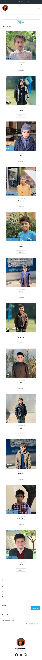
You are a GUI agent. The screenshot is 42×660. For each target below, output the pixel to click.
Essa (21, 383)
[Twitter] (21, 655)
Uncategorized (21, 62)
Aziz (21, 65)
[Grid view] (19, 22)
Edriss (21, 246)
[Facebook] (16, 655)
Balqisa (21, 155)
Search (4, 605)
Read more (21, 70)
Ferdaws (21, 473)
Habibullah (21, 519)
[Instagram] (25, 655)
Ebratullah (21, 201)
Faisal (21, 428)
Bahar (21, 110)
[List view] (23, 22)
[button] (39, 9)
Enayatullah (21, 337)
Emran (21, 292)
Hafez (21, 564)
